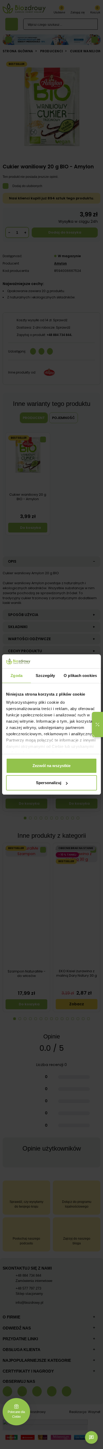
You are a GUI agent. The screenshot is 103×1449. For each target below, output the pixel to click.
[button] (97, 724)
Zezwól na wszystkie (51, 765)
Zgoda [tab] (16, 675)
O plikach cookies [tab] (80, 675)
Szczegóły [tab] (45, 675)
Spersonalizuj (48, 782)
